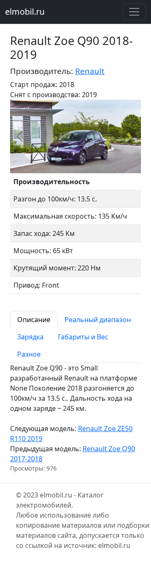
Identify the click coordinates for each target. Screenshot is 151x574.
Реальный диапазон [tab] (98, 319)
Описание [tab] (33, 319)
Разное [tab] (29, 354)
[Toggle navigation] (134, 11)
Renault (89, 71)
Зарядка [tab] (30, 336)
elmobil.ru (24, 11)
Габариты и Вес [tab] (83, 336)
